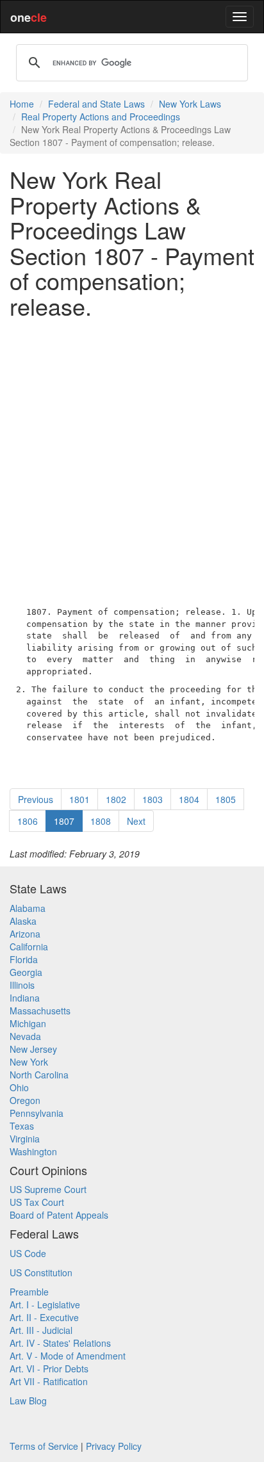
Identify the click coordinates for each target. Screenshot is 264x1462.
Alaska (23, 920)
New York (29, 1061)
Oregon (25, 1100)
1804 (189, 799)
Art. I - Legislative (45, 1304)
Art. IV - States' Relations (60, 1342)
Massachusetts (40, 1010)
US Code (28, 1253)
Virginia (25, 1138)
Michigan (28, 1023)
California (29, 946)
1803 (152, 799)
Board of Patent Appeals (59, 1214)
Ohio (19, 1087)
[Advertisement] (132, 460)
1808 (100, 821)
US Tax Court (37, 1202)
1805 (225, 799)
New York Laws (190, 103)
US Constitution (41, 1272)
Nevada (25, 1036)
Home (22, 103)
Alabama (27, 908)
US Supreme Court (48, 1189)
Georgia (26, 972)
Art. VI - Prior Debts (49, 1368)
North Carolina (39, 1074)
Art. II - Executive (44, 1317)
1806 (27, 821)
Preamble (29, 1291)
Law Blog (28, 1400)
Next (136, 821)
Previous (35, 799)
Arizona (25, 933)
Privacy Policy (114, 1446)
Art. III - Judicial (41, 1330)
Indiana (25, 997)
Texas (22, 1125)
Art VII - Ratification (49, 1381)
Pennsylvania (36, 1113)
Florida (24, 959)
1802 (116, 799)
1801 (79, 799)
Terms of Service (44, 1446)
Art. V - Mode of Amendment (68, 1355)
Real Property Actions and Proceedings (100, 116)
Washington (33, 1151)
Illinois (22, 985)
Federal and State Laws (96, 103)
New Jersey (33, 1049)
